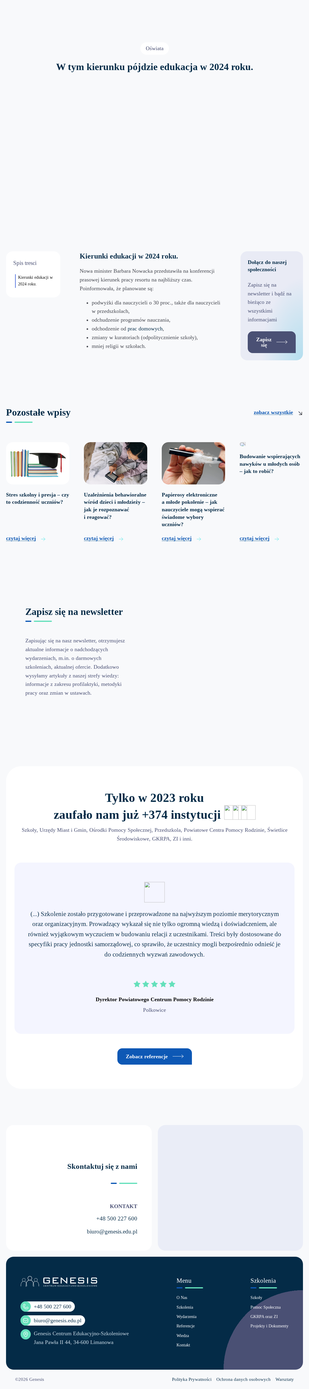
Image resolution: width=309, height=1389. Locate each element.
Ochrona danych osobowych (243, 1379)
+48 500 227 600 (116, 1218)
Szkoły (256, 1297)
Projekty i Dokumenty (269, 1326)
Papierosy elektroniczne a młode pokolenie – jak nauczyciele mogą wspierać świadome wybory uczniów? (193, 510)
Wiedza (183, 1335)
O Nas (182, 1297)
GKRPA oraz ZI (264, 1316)
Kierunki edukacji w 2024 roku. (35, 280)
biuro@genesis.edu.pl (112, 1231)
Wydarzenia (186, 1316)
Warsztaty (285, 1379)
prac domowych (145, 329)
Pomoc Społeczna (265, 1307)
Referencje (186, 1326)
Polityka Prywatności (192, 1379)
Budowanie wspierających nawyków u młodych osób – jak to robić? (270, 463)
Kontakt (183, 1345)
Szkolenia (185, 1307)
